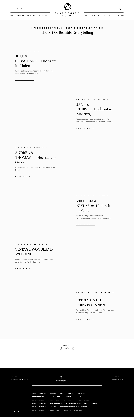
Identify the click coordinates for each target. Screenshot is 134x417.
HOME (12, 16)
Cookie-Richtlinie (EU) (73, 410)
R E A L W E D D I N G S (38, 51)
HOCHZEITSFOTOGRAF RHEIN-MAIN (46, 410)
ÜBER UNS (31, 16)
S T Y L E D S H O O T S (38, 244)
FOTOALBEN (90, 16)
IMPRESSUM (62, 390)
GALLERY (102, 16)
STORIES (20, 16)
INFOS (111, 16)
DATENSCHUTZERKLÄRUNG (42, 390)
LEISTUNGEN (43, 16)
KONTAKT (120, 16)
